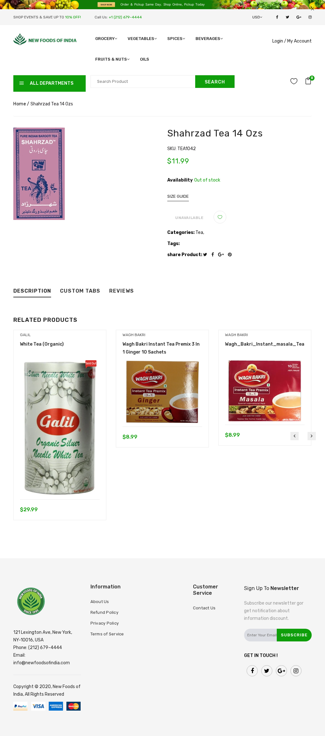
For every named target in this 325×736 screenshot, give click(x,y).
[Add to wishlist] (220, 217)
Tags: (173, 243)
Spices (174, 38)
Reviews (121, 291)
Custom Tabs (80, 291)
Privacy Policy (104, 623)
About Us (99, 601)
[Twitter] (206, 254)
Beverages (208, 38)
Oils (144, 59)
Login (277, 41)
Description (32, 291)
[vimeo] (231, 254)
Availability (180, 180)
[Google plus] (222, 254)
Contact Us (204, 608)
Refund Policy (104, 612)
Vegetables (141, 38)
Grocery (105, 38)
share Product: (184, 254)
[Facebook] (214, 254)
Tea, (200, 232)
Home (19, 104)
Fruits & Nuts (111, 59)
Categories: (181, 232)
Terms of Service (107, 634)
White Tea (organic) (42, 344)
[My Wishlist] (293, 82)
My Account (299, 41)
